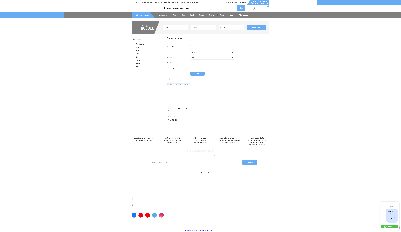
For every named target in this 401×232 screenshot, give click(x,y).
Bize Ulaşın (170, 190)
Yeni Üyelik (170, 179)
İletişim (134, 183)
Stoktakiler (174, 79)
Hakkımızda (135, 179)
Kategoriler (170, 52)
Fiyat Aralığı (170, 68)
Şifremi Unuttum (172, 183)
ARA (241, 8)
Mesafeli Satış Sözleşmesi (219, 179)
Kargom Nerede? (231, 2)
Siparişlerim (135, 186)
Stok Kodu (170, 62)
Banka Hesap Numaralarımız (141, 190)
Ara (198, 73)
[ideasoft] (189, 230)
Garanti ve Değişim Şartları (219, 183)
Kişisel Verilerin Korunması (219, 186)
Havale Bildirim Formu (218, 190)
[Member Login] (254, 8)
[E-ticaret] (200, 230)
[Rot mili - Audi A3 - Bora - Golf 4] (178, 95)
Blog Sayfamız (136, 193)
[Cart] (266, 8)
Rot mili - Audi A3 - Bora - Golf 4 (178, 110)
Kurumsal (242, 2)
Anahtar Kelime (171, 46)
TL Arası (228, 68)
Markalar (169, 57)
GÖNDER (250, 162)
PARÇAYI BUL (256, 27)
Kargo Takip (170, 186)
